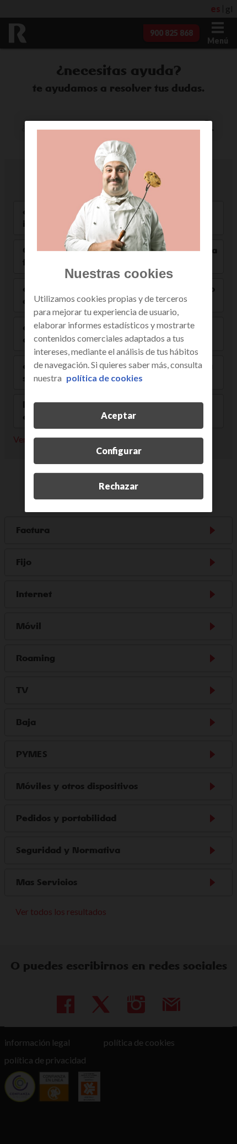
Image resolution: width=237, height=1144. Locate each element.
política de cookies (104, 377)
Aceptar (118, 414)
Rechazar (118, 485)
